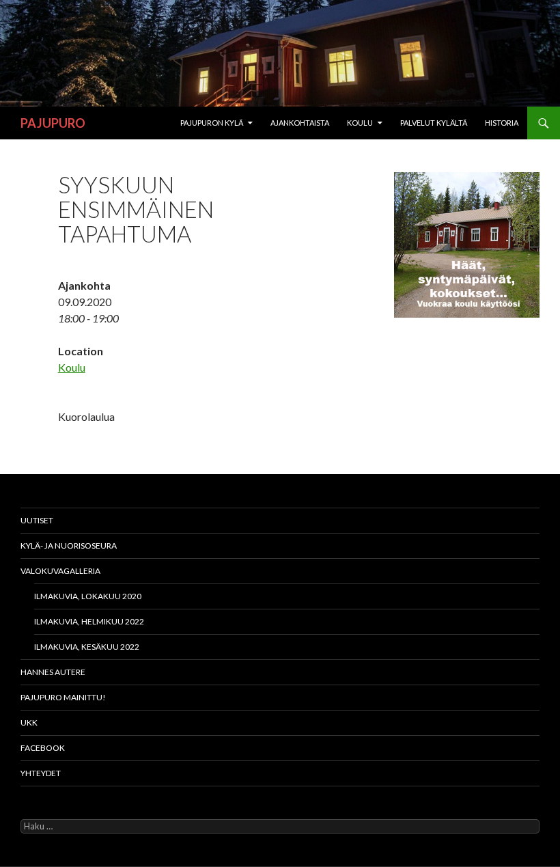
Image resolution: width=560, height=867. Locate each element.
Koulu (360, 122)
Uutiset (36, 520)
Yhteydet (40, 773)
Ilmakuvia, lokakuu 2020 (87, 596)
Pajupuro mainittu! (63, 697)
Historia (501, 122)
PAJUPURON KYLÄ (211, 122)
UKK (29, 722)
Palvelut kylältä (433, 122)
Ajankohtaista (299, 122)
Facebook (42, 748)
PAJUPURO (52, 122)
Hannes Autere (52, 672)
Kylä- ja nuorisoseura (68, 545)
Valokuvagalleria (60, 571)
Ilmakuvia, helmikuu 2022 (89, 621)
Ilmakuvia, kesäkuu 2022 (86, 647)
